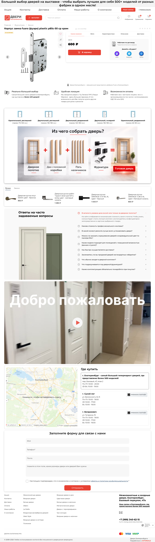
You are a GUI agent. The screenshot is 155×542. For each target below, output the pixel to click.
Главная (7, 25)
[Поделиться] (60, 45)
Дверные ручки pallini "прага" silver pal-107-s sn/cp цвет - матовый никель (64, 197)
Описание (124, 34)
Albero (25, 506)
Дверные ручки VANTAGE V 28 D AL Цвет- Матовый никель (138, 197)
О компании (105, 9)
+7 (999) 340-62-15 (129, 519)
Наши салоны (128, 9)
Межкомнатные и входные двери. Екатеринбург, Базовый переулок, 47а (134, 498)
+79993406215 (145, 10)
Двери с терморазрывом (66, 509)
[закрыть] (152, 525)
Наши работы (81, 9)
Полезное (27, 523)
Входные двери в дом (65, 495)
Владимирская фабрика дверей (35, 513)
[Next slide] (59, 57)
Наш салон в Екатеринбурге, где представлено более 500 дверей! (134, 505)
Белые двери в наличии (66, 502)
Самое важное (76, 34)
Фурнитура (19, 25)
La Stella (26, 509)
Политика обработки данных (147, 525)
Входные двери (29, 498)
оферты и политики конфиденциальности (109, 481)
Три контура (61, 513)
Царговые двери (63, 498)
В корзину (86, 52)
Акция (7, 9)
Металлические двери (65, 506)
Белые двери (28, 502)
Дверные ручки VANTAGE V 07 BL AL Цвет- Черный (100, 197)
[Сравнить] (60, 39)
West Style (27, 516)
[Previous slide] (7, 57)
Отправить (77, 488)
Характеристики (108, 34)
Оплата (61, 9)
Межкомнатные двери (32, 495)
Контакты (25, 9)
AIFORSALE (146, 541)
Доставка (44, 9)
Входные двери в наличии (67, 516)
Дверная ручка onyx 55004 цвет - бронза (27, 197)
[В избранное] (60, 34)
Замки (30, 25)
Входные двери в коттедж (33, 520)
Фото (92, 34)
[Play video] (77, 323)
